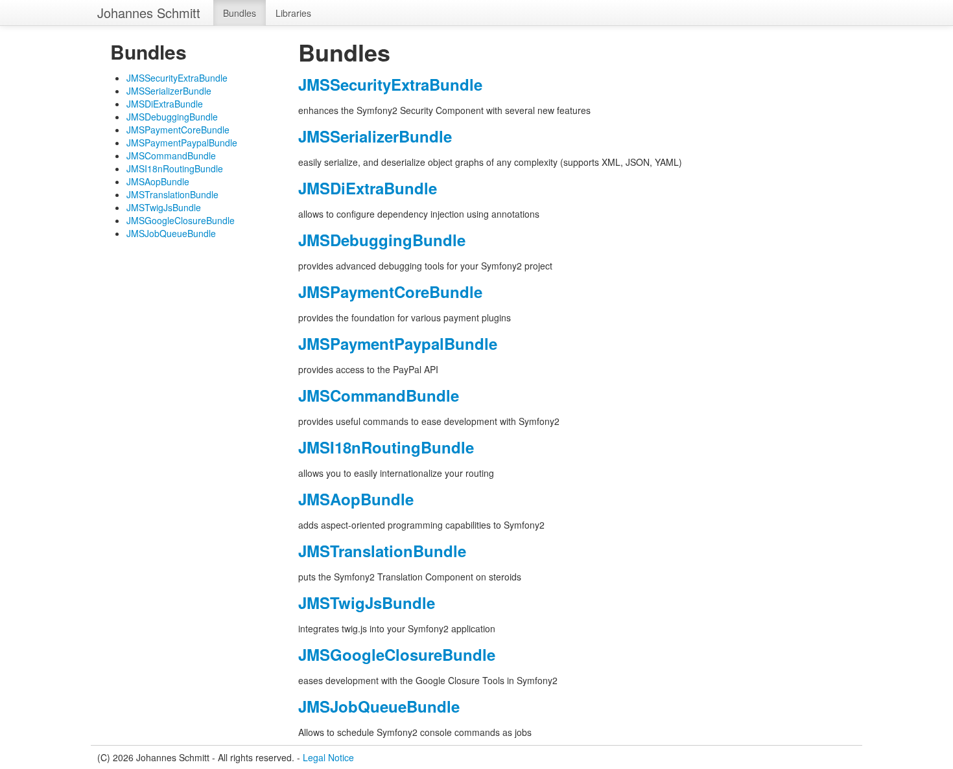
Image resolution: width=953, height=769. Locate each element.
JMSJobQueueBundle (171, 233)
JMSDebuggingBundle (172, 116)
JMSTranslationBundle (172, 194)
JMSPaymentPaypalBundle (181, 142)
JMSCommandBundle (171, 155)
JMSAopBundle (157, 181)
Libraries (293, 12)
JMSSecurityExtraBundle (177, 77)
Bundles (239, 12)
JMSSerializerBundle (168, 90)
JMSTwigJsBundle (163, 207)
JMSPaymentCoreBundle (177, 129)
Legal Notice (328, 757)
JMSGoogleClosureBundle (180, 220)
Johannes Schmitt (148, 12)
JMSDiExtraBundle (164, 103)
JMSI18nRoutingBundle (174, 168)
